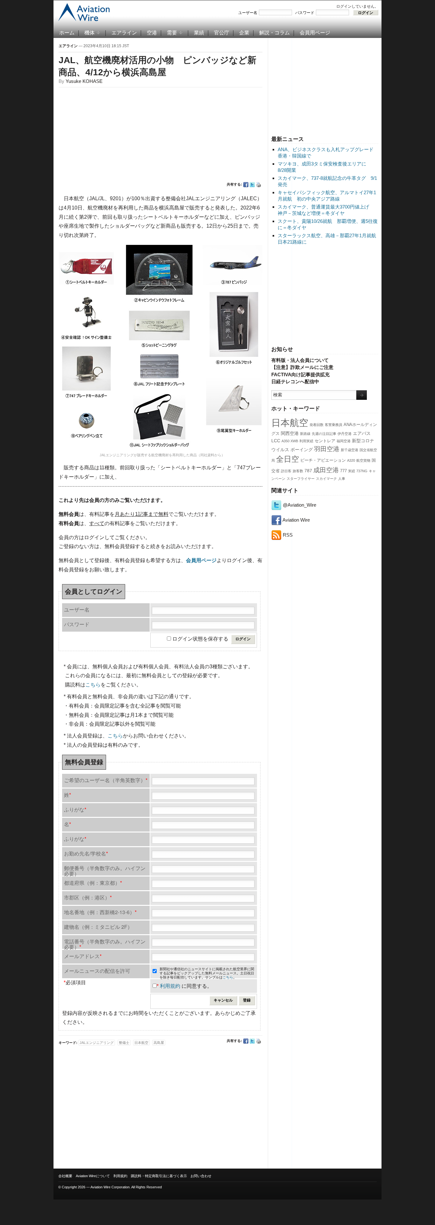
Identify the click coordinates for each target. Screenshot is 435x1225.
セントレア (325, 441)
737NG (361, 471)
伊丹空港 (345, 434)
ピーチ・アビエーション (323, 460)
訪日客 (286, 471)
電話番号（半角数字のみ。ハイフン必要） (105, 943)
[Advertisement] (324, 85)
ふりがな (75, 809)
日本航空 (289, 422)
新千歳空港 (349, 450)
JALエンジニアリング (97, 1043)
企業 (244, 32)
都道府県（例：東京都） (93, 882)
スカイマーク (326, 478)
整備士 (124, 1043)
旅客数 (298, 471)
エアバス (362, 433)
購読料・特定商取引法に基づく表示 (159, 1176)
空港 (152, 32)
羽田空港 (326, 448)
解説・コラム (274, 32)
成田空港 (326, 469)
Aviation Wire (296, 520)
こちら (93, 684)
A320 (351, 460)
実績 (351, 471)
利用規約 (170, 986)
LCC (275, 440)
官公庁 (221, 32)
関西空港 (290, 433)
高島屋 (158, 1043)
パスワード (304, 13)
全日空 (287, 459)
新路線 (305, 434)
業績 (199, 32)
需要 (172, 32)
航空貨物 (363, 460)
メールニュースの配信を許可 (97, 970)
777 (343, 471)
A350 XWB (290, 441)
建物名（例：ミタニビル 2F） (98, 926)
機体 (89, 32)
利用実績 (306, 441)
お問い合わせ (200, 1176)
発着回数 (317, 425)
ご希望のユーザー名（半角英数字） (105, 780)
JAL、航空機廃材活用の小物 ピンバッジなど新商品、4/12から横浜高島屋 (157, 66)
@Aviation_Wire (299, 505)
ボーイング (301, 449)
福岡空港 (344, 441)
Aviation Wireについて (93, 1176)
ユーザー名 (247, 13)
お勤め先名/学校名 (86, 853)
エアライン (124, 32)
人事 (341, 478)
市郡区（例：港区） (88, 897)
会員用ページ (315, 32)
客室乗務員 (333, 425)
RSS (287, 535)
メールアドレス (83, 956)
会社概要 (65, 1176)
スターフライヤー (301, 478)
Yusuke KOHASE (84, 81)
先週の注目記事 (324, 434)
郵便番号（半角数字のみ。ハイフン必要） (105, 870)
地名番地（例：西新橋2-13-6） (100, 912)
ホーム (67, 32)
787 (308, 470)
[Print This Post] (258, 184)
